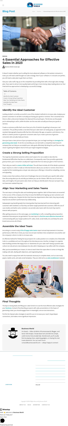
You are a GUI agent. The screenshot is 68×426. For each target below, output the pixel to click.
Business (39, 11)
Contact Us (46, 404)
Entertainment (50, 372)
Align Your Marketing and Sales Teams (14, 100)
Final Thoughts (7, 104)
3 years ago (17, 66)
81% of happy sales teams (28, 230)
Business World (9, 66)
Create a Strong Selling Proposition (13, 98)
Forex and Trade (50, 375)
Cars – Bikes (50, 369)
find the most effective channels (50, 216)
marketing (34, 214)
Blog (29, 404)
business (9, 308)
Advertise (36, 404)
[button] (34, 420)
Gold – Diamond (50, 378)
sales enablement (53, 258)
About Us (22, 404)
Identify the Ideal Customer (11, 96)
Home (33, 11)
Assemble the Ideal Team (10, 102)
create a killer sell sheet (25, 165)
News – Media (50, 381)
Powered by (6, 425)
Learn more (8, 384)
